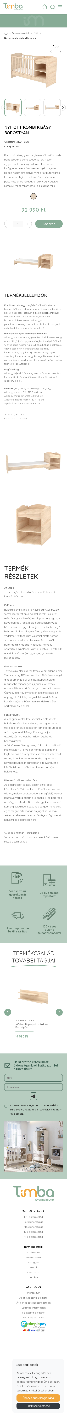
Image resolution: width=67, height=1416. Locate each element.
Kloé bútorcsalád (33, 1226)
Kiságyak (33, 1262)
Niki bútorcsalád (33, 1231)
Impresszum (33, 1292)
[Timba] (13, 6)
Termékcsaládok (21, 33)
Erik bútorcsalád (33, 1216)
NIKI (36, 33)
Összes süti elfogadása (38, 1398)
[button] (60, 51)
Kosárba (49, 224)
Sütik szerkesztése (38, 1406)
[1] (33, 1096)
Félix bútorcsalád (33, 1221)
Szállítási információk (34, 1307)
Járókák (33, 1277)
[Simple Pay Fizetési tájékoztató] (33, 1329)
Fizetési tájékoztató (33, 1312)
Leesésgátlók (33, 1257)
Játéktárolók (33, 1272)
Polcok (33, 1267)
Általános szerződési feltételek (33, 1302)
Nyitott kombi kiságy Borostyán (20, 38)
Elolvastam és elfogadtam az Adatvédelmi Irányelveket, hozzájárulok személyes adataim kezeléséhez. (36, 1109)
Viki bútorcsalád (33, 1236)
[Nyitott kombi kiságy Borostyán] (33, 69)
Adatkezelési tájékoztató (33, 1297)
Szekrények (33, 1252)
